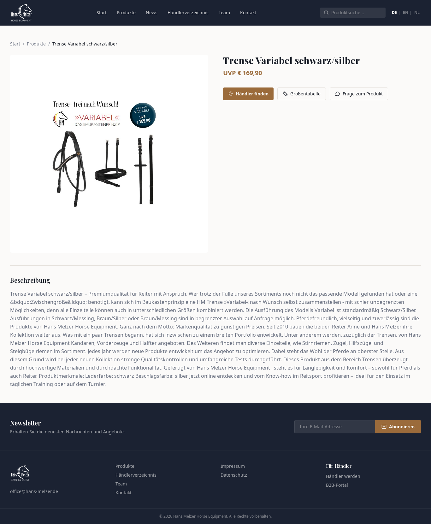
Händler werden (343, 476)
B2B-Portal (337, 485)
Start (102, 12)
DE (394, 12)
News (151, 12)
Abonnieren (402, 427)
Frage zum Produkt (363, 94)
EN (405, 12)
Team (224, 12)
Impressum (233, 466)
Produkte (126, 12)
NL (417, 12)
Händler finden (252, 94)
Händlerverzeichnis (188, 12)
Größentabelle (305, 94)
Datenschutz (234, 475)
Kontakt (248, 12)
